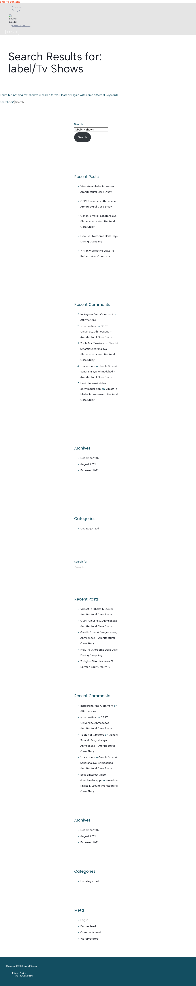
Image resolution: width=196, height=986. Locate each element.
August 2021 (88, 464)
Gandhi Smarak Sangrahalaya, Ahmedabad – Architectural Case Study (98, 221)
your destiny (88, 326)
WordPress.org (89, 938)
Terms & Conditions (23, 976)
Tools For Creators (92, 343)
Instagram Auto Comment (96, 314)
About (16, 7)
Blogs (15, 10)
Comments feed (90, 932)
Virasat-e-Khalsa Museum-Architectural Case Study (99, 394)
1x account (87, 366)
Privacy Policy (19, 973)
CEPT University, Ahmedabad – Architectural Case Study (96, 331)
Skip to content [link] (10, 1)
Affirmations (88, 320)
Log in (84, 920)
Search (78, 124)
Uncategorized (89, 528)
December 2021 (90, 458)
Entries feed (88, 926)
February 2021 (89, 470)
